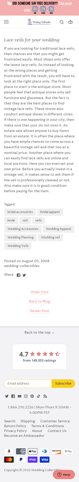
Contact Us (57, 431)
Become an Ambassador (24, 435)
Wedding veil (50, 237)
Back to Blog (39, 301)
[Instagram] (26, 396)
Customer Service (55, 421)
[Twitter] (7, 396)
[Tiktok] (38, 396)
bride (11, 220)
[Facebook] (13, 396)
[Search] (61, 22)
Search (9, 421)
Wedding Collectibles (46, 470)
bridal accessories (20, 212)
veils (38, 220)
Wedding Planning (20, 237)
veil (25, 220)
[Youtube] (19, 396)
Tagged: (9, 204)
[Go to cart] (70, 22)
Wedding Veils (17, 246)
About (37, 431)
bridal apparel (50, 212)
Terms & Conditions (47, 426)
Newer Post (39, 311)
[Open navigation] (6, 21)
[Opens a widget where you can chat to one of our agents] (64, 475)
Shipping (27, 421)
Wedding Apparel (58, 229)
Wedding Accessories (22, 229)
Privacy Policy (15, 431)
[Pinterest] (32, 396)
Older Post (40, 292)
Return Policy (15, 426)
